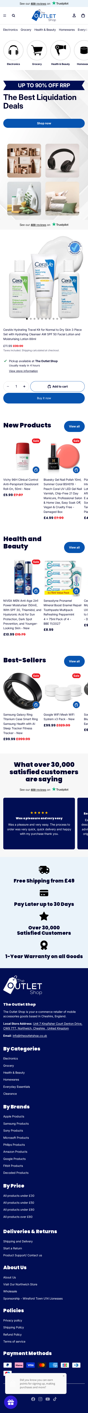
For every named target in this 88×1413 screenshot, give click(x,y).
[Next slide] (80, 478)
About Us (9, 1277)
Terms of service (14, 1341)
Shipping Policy (13, 1327)
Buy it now (44, 398)
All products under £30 (18, 1195)
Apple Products (13, 1116)
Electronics (10, 29)
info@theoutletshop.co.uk (30, 1035)
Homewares (67, 29)
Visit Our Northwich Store (20, 1284)
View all (74, 426)
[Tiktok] (54, 1399)
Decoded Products (15, 1173)
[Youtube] (47, 1399)
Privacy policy (12, 1320)
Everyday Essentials (16, 1086)
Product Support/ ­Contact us (22, 1255)
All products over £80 (18, 1216)
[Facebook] (33, 1399)
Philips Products (14, 1144)
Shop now (44, 123)
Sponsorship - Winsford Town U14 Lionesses (33, 1298)
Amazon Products (15, 1152)
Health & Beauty (45, 29)
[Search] (13, 15)
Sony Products (13, 1130)
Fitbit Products (13, 1165)
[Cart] (83, 15)
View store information (23, 371)
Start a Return (12, 1248)
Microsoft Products (16, 1137)
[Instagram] (40, 1399)
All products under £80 (18, 1209)
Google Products (14, 1158)
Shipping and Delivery (18, 1241)
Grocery (26, 29)
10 (61, 319)
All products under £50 (18, 1202)
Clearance (10, 1093)
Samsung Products (16, 1123)
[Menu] (4, 15)
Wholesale (10, 1291)
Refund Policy (12, 1334)
